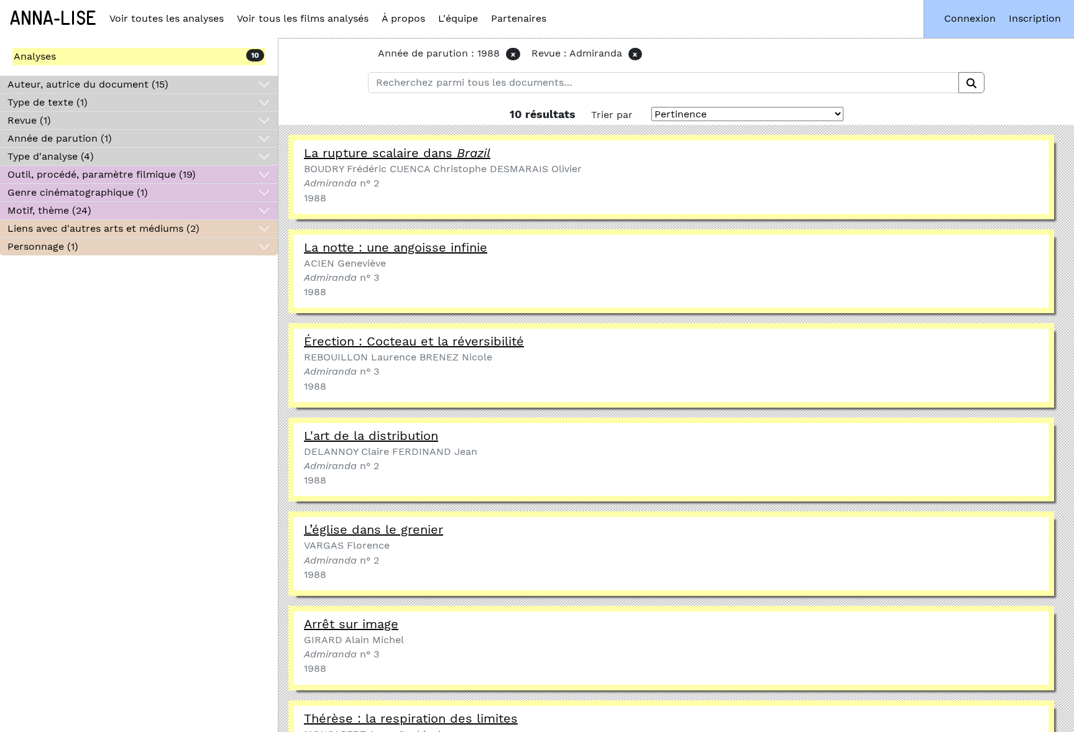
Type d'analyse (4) (50, 156)
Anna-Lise (53, 19)
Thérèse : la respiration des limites (411, 718)
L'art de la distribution (371, 435)
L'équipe (458, 18)
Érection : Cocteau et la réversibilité (414, 341)
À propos (403, 18)
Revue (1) (29, 120)
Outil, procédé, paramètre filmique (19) (101, 174)
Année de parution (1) (59, 138)
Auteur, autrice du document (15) (87, 84)
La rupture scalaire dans (397, 152)
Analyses (35, 56)
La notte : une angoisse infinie (395, 247)
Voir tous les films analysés (303, 18)
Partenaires (518, 18)
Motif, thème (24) (49, 210)
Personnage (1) (42, 246)
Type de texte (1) (47, 102)
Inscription (1035, 18)
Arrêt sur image (351, 623)
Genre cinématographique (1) (77, 192)
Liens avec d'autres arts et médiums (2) (103, 228)
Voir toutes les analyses (166, 18)
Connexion (970, 18)
